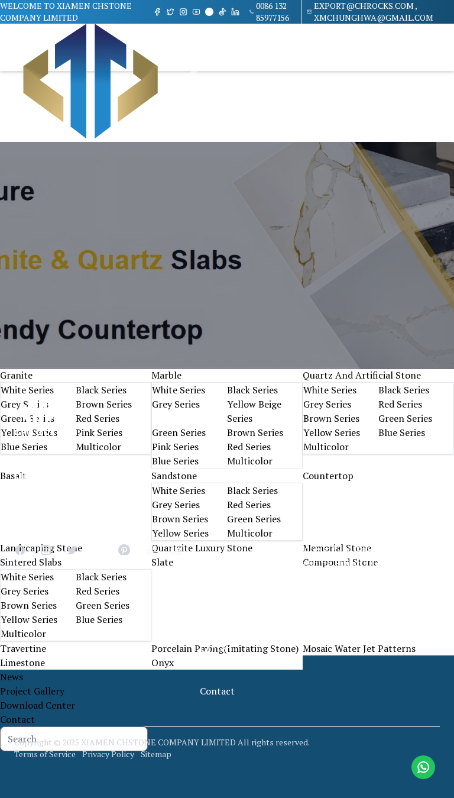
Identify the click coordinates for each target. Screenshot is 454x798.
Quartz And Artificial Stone (362, 375)
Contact (17, 719)
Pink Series (99, 432)
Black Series (101, 389)
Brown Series (104, 404)
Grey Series (176, 404)
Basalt (13, 475)
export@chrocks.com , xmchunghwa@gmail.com (373, 11)
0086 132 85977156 (272, 11)
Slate (162, 561)
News (11, 676)
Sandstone (174, 475)
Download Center (37, 705)
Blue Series (24, 446)
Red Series (97, 418)
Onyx (162, 662)
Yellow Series (331, 432)
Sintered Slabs (30, 561)
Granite (16, 375)
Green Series (179, 432)
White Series (27, 389)
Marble (166, 375)
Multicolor (98, 446)
